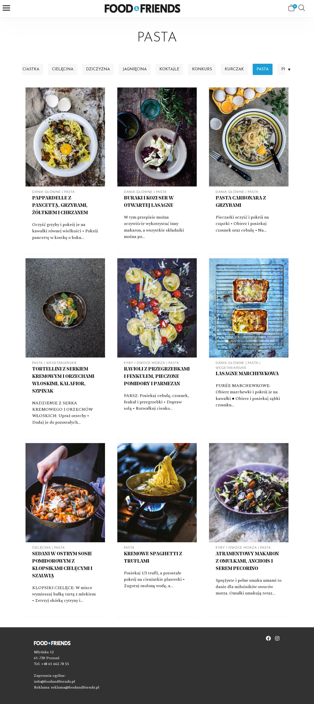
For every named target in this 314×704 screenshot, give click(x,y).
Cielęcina (62, 69)
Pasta (263, 69)
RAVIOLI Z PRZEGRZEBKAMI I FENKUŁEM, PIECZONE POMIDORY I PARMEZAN (157, 376)
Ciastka (31, 69)
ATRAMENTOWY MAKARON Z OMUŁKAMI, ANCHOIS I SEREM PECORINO (247, 561)
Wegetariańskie (61, 363)
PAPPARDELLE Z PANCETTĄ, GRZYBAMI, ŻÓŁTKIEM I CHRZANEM (60, 205)
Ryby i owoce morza (144, 363)
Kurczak (234, 69)
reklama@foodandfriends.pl (75, 687)
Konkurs (202, 69)
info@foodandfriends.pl (54, 681)
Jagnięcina (135, 69)
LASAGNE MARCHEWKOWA (247, 373)
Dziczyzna (98, 69)
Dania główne (46, 192)
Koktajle (169, 69)
